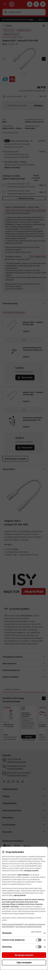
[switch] (38, 939)
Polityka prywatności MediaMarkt (12, 924)
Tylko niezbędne (24, 962)
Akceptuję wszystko (24, 955)
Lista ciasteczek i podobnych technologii (28, 927)
